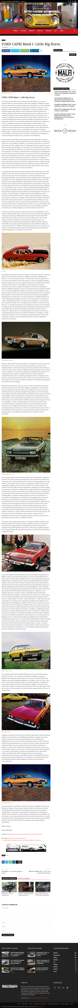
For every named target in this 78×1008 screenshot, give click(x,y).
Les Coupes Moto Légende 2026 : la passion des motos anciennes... (17, 962)
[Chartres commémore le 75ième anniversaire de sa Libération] (31, 962)
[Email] (17, 862)
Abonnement (24, 1004)
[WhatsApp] (10, 862)
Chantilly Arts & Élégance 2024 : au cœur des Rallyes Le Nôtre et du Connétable (65, 105)
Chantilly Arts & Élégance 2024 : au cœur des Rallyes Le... (17, 969)
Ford (7, 855)
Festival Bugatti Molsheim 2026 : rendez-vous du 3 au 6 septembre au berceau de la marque (65, 93)
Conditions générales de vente (53, 1004)
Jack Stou (5, 47)
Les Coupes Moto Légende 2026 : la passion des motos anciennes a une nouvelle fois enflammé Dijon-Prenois (64, 99)
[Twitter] (73, 1)
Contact (71, 1004)
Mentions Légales (65, 1004)
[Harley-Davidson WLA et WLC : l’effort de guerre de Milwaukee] (42, 887)
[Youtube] (75, 1)
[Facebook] (68, 1)
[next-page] (5, 898)
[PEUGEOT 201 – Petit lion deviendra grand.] (9, 887)
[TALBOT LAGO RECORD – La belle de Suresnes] (31, 970)
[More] (41, 50)
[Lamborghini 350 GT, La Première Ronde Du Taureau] (31, 954)
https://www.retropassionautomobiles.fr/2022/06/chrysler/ (26, 834)
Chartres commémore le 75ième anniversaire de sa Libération (42, 962)
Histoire (8, 38)
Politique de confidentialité (40, 1004)
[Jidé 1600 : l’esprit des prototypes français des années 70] (26, 887)
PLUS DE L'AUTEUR (24, 878)
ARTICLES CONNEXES (9, 878)
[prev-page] (3, 898)
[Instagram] (70, 1)
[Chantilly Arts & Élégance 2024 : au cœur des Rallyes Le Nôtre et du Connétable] (5, 970)
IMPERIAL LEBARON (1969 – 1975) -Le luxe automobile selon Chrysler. (39, 872)
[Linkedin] (13, 862)
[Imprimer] (20, 862)
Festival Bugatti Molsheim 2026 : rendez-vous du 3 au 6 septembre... (17, 954)
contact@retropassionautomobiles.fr (38, 998)
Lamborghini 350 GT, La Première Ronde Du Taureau (42, 954)
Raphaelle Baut (40, 1006)
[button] (74, 31)
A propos (31, 1004)
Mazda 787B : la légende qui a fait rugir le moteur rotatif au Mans (64, 110)
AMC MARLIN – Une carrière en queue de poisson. (12, 872)
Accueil (3, 38)
